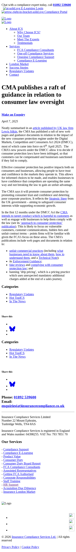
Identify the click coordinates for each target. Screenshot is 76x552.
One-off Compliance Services (35, 53)
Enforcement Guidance (27, 261)
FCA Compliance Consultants (35, 50)
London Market (19, 64)
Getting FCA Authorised (18, 474)
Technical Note (48, 257)
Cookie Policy (30, 547)
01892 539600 (62, 4)
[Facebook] (71, 517)
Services (14, 46)
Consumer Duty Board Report (22, 463)
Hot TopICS (17, 297)
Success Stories (18, 67)
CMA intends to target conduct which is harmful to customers (35, 214)
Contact (14, 74)
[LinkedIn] (71, 524)
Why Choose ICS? (28, 32)
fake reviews (17, 264)
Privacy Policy (10, 547)
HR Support (10, 484)
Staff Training (11, 481)
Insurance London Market (19, 491)
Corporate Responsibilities (19, 477)
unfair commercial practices (26, 250)
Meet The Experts (28, 39)
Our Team (23, 35)
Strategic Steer (58, 198)
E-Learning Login (31, 8)
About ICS (16, 28)
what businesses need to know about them (36, 252)
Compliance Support (16, 449)
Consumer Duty (13, 460)
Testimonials (25, 43)
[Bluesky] (12, 330)
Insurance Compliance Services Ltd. (34, 536)
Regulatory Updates (21, 71)
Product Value (12, 456)
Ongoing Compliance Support (35, 57)
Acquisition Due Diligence (19, 488)
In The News (17, 301)
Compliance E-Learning (32, 60)
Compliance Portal (55, 12)
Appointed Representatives (19, 470)
